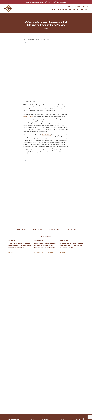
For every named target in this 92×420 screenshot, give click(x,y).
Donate (83, 6)
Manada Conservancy (28, 116)
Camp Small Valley (46, 135)
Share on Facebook (21, 229)
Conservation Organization (41, 252)
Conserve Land (66, 9)
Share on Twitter (38, 229)
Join (72, 6)
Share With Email (71, 229)
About (68, 6)
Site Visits (10, 252)
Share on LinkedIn (55, 229)
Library (53, 9)
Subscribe (77, 6)
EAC (86, 9)
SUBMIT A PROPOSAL (58, 2)
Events (59, 9)
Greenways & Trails (78, 9)
